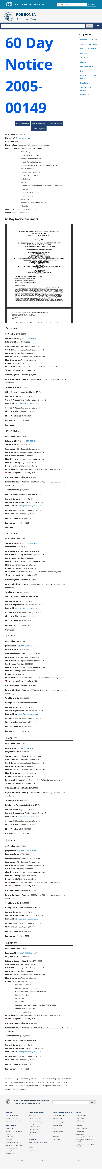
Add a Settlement (55, 123)
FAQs (82, 71)
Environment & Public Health (14, 1145)
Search (89, 26)
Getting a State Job (81, 1128)
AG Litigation (85, 58)
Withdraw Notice (22, 123)
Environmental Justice (58, 1125)
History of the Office (12, 1118)
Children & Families (11, 1137)
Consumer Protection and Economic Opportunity (60, 1122)
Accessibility (40, 1161)
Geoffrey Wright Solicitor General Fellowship (86, 1145)
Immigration (55, 1137)
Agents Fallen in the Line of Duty (38, 1142)
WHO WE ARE (10, 1112)
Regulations (85, 83)
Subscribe (91, 4)
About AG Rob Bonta (12, 1115)
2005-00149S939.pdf (30, 338)
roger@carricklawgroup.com (29, 403)
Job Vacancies (80, 1134)
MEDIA (78, 1112)
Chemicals (84, 62)
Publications (32, 1132)
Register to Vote (34, 1150)
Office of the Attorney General (25, 1161)
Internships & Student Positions (85, 1137)
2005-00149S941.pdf (30, 543)
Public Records (33, 1129)
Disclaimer (72, 1161)
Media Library (80, 1121)
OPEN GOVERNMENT (36, 1112)
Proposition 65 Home (88, 40)
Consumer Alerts (81, 1115)
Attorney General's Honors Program (84, 1140)
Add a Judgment (38, 129)
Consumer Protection (12, 1142)
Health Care (55, 1134)
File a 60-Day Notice (88, 49)
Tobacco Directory (11, 1151)
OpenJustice (56, 1139)
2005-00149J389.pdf (28, 953)
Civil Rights (9, 1140)
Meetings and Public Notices (37, 1124)
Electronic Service (87, 66)
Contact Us (84, 95)
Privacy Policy (50, 1161)
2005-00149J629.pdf (28, 851)
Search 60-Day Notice (88, 44)
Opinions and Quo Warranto (14, 1131)
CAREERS (79, 1125)
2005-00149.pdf (24, 138)
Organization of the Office (13, 1121)
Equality (54, 1128)
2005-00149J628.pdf (28, 748)
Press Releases (80, 1118)
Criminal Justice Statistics (36, 1121)
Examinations (80, 1131)
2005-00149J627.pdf (28, 646)
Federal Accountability (58, 1131)
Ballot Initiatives (33, 1115)
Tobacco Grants (10, 1153)
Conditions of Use (61, 1161)
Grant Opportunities (12, 1148)
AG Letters (84, 53)
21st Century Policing (58, 1115)
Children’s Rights (57, 1118)
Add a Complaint (38, 123)
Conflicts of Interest (35, 1118)
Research (8, 1134)
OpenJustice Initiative (35, 1126)
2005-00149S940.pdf (30, 441)
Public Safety (9, 1128)
